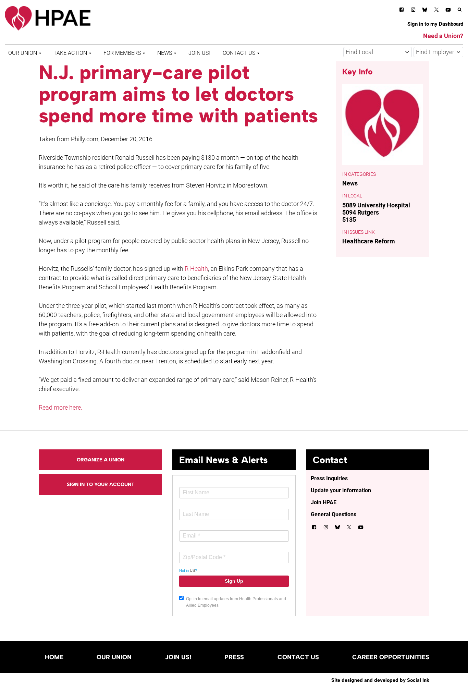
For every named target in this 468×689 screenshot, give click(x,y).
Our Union (22, 53)
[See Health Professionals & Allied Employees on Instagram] (413, 10)
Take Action (70, 53)
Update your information (341, 490)
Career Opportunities (390, 657)
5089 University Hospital (376, 205)
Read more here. (60, 407)
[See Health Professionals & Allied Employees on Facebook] (401, 10)
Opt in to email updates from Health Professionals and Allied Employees (236, 602)
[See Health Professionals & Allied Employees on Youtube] (448, 10)
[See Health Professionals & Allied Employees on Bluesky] (424, 10)
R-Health (196, 268)
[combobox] (377, 52)
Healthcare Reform (368, 241)
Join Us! (199, 53)
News (164, 53)
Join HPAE (323, 502)
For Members (122, 53)
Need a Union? (443, 35)
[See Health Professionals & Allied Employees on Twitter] (436, 10)
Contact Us (239, 53)
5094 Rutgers (360, 212)
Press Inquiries (329, 478)
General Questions (333, 514)
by (380, 680)
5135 (349, 219)
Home (54, 657)
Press (234, 657)
